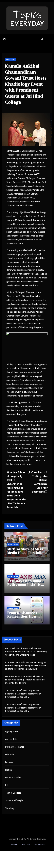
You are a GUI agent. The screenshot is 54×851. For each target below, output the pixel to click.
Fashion (9, 762)
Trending (9, 808)
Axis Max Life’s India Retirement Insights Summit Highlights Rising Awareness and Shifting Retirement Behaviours (25, 666)
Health (8, 770)
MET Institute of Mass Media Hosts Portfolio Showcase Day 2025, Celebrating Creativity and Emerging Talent (26, 652)
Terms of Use (39, 844)
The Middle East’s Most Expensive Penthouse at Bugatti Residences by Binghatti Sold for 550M (23, 694)
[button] (42, 39)
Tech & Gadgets (13, 793)
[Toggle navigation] (49, 39)
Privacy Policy (26, 844)
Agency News (10, 59)
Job (6, 785)
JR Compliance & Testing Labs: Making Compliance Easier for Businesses (38, 482)
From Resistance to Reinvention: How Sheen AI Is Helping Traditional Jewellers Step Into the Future (25, 680)
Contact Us (14, 844)
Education (10, 755)
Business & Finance (14, 747)
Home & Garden (13, 778)
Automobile (11, 739)
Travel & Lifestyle (14, 801)
